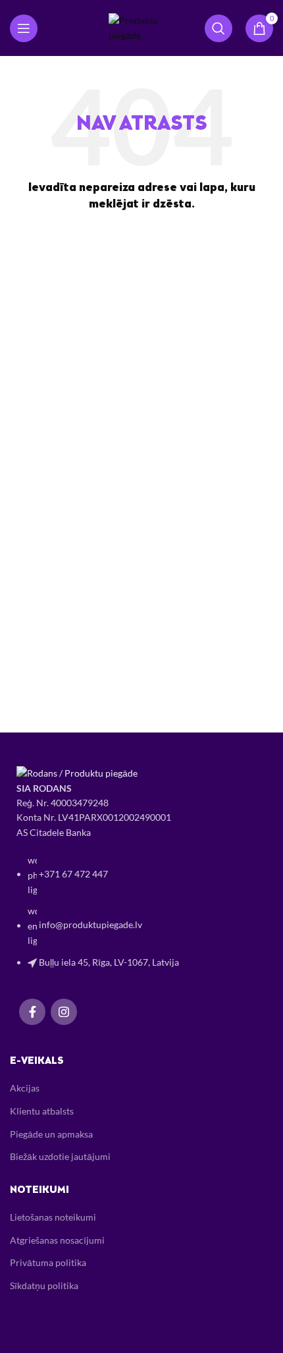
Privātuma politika (48, 1262)
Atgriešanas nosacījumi (57, 1240)
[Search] (218, 28)
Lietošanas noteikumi (53, 1217)
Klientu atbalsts (42, 1111)
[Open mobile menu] (23, 28)
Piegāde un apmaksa (51, 1134)
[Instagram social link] (64, 1012)
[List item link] (141, 918)
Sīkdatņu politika (44, 1285)
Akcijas (24, 1087)
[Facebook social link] (32, 1012)
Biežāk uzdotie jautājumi (60, 1156)
